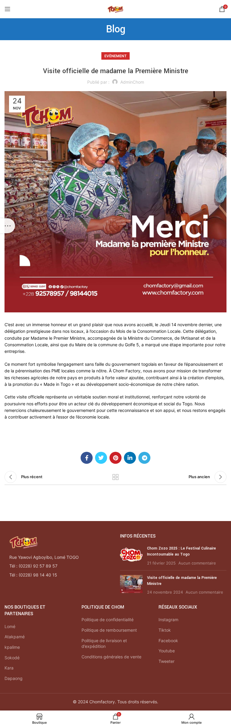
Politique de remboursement (109, 630)
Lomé (10, 626)
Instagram (168, 619)
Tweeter (166, 661)
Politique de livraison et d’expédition (104, 643)
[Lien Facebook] (87, 458)
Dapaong (14, 678)
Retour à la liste (115, 477)
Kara (9, 667)
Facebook (168, 640)
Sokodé (12, 657)
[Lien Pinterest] (115, 458)
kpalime (12, 647)
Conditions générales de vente (111, 656)
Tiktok (165, 630)
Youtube (167, 650)
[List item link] (57, 566)
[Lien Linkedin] (130, 458)
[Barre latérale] (7, 225)
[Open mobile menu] (8, 9)
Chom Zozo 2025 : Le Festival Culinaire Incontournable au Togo (181, 551)
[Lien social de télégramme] (144, 458)
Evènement (115, 56)
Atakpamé (15, 636)
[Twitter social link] (101, 458)
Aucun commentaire (197, 563)
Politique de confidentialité (108, 619)
